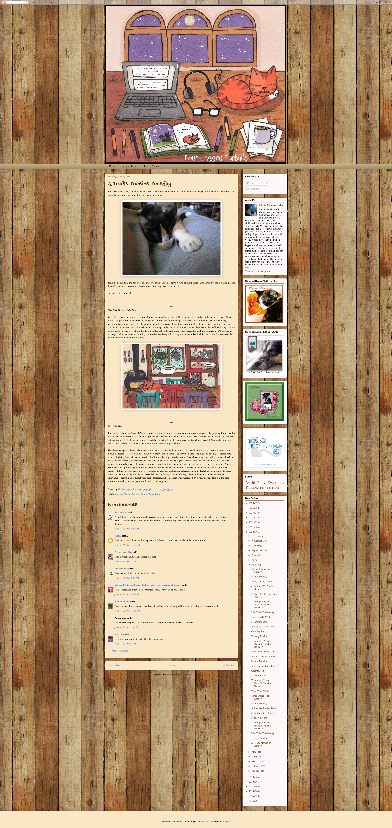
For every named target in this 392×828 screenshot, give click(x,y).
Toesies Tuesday (132, 494)
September (257, 550)
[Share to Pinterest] (171, 489)
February (256, 766)
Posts (252, 183)
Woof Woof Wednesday (262, 612)
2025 (251, 508)
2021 (251, 527)
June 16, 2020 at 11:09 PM (127, 627)
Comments (254, 188)
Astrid (250, 482)
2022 (251, 522)
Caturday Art (257, 631)
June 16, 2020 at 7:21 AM (127, 528)
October (256, 545)
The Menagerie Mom (273, 205)
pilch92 (118, 535)
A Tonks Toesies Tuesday (263, 656)
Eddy (261, 482)
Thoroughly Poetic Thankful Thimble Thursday (261, 604)
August (255, 555)
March (255, 761)
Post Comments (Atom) (178, 674)
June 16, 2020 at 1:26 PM (127, 561)
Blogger (226, 821)
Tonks (144, 494)
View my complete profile (257, 271)
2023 (251, 517)
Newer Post (114, 665)
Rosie (281, 483)
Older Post (229, 665)
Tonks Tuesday (155, 494)
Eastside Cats (121, 512)
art (116, 494)
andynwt (205, 821)
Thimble (252, 487)
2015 (251, 796)
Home (112, 166)
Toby (263, 487)
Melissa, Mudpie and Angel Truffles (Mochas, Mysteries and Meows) (148, 585)
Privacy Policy (151, 166)
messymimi (120, 634)
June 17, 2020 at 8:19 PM (127, 643)
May (254, 752)
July (254, 560)
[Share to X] (166, 489)
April (254, 756)
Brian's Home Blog (124, 552)
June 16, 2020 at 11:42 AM (127, 545)
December (257, 536)
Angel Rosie (129, 166)
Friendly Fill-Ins (259, 636)
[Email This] (160, 489)
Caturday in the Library (262, 713)
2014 (251, 801)
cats (121, 494)
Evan (272, 482)
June (254, 564)
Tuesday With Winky (261, 617)
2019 (251, 777)
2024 (251, 512)
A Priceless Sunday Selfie (263, 708)
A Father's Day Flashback (263, 626)
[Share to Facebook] (168, 489)
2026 (251, 503)
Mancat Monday (259, 576)
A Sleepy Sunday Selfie (262, 666)
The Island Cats (122, 568)
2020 (251, 532)
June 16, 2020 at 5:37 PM (127, 594)
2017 (251, 786)
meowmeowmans (123, 601)
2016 (251, 791)
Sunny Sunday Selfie (261, 581)
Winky (277, 488)
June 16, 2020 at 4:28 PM (127, 578)
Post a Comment (119, 650)
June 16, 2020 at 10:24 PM (127, 610)
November (257, 540)
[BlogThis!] (163, 489)
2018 (251, 781)
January (256, 771)
